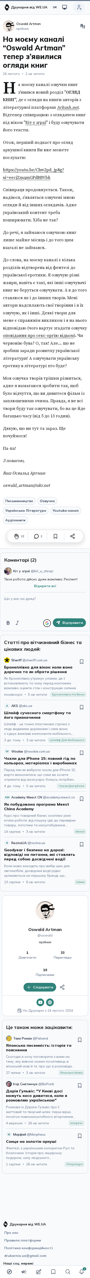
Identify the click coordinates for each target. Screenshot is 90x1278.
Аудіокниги (15, 520)
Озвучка (47, 501)
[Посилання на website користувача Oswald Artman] (50, 1002)
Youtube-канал (66, 510)
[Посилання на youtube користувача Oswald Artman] (40, 1002)
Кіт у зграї (35, 122)
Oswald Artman (45, 929)
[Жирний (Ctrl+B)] (8, 623)
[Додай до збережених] (55, 536)
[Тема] (64, 7)
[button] (81, 1271)
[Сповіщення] (81, 1272)
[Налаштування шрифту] (82, 26)
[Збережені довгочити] (53, 1271)
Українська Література (25, 510)
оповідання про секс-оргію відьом (38, 335)
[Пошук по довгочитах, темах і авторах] (68, 1271)
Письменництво (19, 501)
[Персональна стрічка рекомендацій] (9, 1271)
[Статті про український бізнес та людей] (24, 1271)
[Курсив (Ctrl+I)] (17, 623)
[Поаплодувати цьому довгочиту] (16, 536)
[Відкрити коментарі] (36, 536)
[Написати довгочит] (38, 1271)
